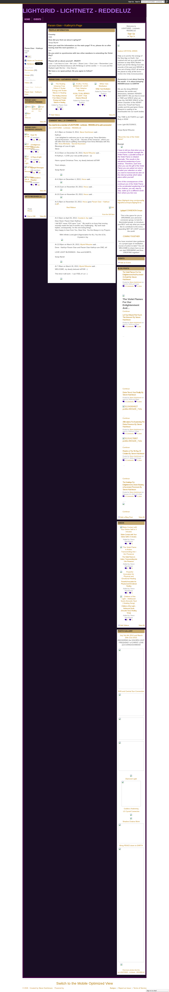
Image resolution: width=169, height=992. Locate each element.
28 (39, 173)
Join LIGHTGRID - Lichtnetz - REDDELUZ (64, 128)
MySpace (30, 64)
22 (34, 162)
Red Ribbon (71, 207)
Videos (27, 83)
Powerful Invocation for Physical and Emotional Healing (128, 584)
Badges (113, 988)
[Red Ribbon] (30, 203)
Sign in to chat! (152, 990)
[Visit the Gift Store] (111, 207)
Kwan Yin (34, 135)
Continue (126, 311)
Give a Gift (31, 216)
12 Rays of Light (36, 157)
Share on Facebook (35, 61)
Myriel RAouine (89, 153)
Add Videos (55, 115)
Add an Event (125, 263)
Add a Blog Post (126, 517)
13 (38, 185)
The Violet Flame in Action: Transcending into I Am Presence (128, 559)
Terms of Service (139, 988)
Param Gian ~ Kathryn (100, 202)
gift (57, 204)
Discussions (29, 70)
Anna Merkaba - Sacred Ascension (72, 144)
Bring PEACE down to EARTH (131, 845)
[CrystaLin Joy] (41, 109)
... (142, 203)
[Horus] (28, 109)
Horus (29, 211)
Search (167, 1)
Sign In (137, 2)
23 (39, 140)
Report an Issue (124, 988)
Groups (27, 75)
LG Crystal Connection (131, 811)
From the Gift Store (108, 214)
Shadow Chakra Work (131, 821)
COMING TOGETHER (131, 236)
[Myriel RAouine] (28, 115)
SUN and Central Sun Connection (131, 691)
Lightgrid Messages (37, 168)
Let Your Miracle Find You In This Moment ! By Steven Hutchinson (132, 317)
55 (34, 173)
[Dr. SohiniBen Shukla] (35, 109)
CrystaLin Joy (83, 218)
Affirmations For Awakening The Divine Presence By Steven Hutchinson (134, 424)
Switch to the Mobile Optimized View (84, 983)
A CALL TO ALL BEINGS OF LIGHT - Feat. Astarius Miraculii (81, 95)
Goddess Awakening (131, 809)
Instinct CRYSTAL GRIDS (127, 51)
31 (34, 140)
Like (29, 56)
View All (43, 122)
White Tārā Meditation (103, 89)
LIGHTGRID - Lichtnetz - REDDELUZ (77, 10)
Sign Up (131, 2)
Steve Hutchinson (86, 132)
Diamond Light (131, 779)
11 (39, 162)
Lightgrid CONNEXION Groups (131, 210)
